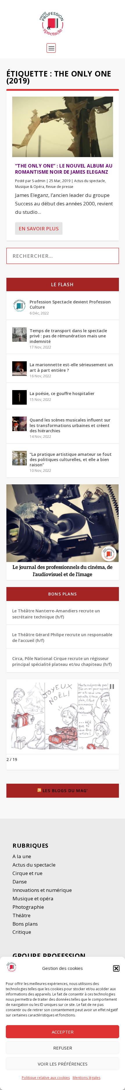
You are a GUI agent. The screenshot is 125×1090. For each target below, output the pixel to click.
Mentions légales (86, 1077)
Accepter (63, 1032)
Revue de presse (59, 186)
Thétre (22, 915)
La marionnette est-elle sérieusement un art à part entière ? (71, 367)
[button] (116, 968)
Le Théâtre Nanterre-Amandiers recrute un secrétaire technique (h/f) (56, 613)
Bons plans (62, 594)
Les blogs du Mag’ (65, 790)
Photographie (28, 907)
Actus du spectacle (89, 180)
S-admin (38, 180)
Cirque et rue (27, 873)
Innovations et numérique (42, 890)
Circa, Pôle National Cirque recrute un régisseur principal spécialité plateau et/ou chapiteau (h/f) (62, 661)
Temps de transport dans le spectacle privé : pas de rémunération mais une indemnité (68, 336)
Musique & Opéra (29, 186)
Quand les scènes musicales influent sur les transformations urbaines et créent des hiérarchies (70, 425)
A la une (22, 856)
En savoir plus (39, 228)
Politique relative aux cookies (46, 1077)
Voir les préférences (63, 1064)
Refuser (62, 1048)
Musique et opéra (32, 898)
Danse (20, 881)
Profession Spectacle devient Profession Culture (70, 304)
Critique (22, 932)
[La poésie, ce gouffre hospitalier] (19, 397)
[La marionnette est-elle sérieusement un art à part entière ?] (19, 368)
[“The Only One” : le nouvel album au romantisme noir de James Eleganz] (62, 127)
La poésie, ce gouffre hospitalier (62, 393)
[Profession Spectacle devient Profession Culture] (19, 305)
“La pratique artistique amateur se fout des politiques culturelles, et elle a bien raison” (71, 459)
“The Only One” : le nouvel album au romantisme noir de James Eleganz (64, 169)
